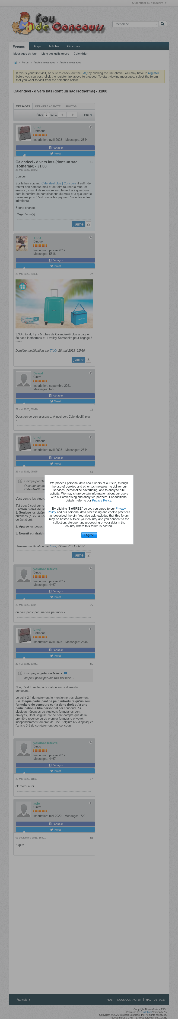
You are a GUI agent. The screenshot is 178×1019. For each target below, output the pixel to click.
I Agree (89, 535)
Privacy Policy (101, 500)
